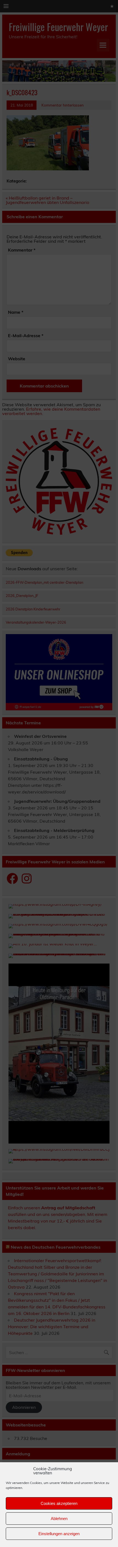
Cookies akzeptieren (59, 1503)
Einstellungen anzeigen (59, 1533)
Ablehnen (59, 1518)
